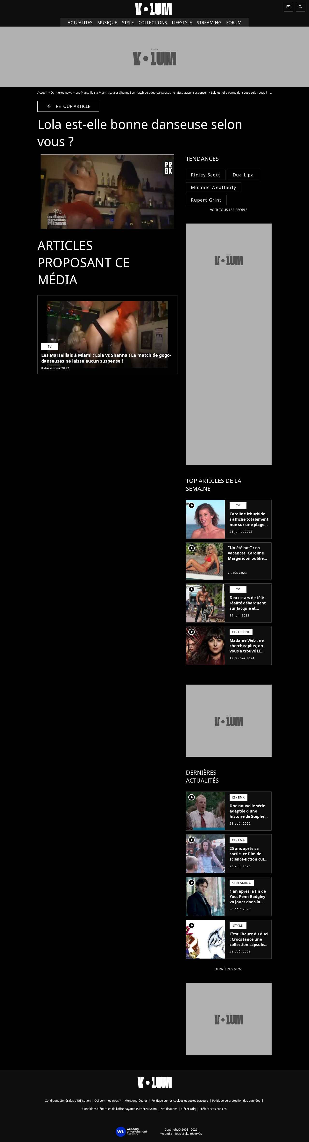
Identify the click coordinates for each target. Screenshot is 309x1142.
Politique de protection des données (236, 1101)
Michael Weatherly (213, 187)
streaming (209, 22)
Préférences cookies (213, 1109)
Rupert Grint (206, 200)
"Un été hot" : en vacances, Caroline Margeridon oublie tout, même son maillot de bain (246, 558)
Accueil (42, 93)
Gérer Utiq (188, 1109)
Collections (153, 22)
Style (128, 22)
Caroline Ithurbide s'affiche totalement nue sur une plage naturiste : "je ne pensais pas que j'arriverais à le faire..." (249, 529)
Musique (107, 22)
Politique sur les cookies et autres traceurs (179, 1101)
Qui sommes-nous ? (107, 1101)
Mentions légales (136, 1101)
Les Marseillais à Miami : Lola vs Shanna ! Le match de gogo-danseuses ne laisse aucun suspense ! (141, 93)
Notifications (169, 1109)
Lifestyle (182, 22)
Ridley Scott (205, 175)
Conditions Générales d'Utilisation (68, 1101)
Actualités (80, 22)
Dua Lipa (243, 175)
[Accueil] (154, 9)
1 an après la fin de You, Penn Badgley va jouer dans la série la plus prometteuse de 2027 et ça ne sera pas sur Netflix (248, 907)
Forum (233, 22)
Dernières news (61, 93)
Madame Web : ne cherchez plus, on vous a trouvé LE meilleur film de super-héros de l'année (247, 654)
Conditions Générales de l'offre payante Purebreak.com (119, 1109)
